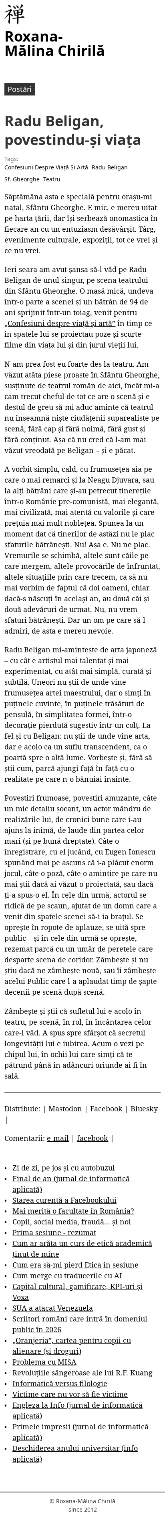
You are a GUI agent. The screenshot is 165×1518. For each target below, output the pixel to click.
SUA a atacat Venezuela (52, 1308)
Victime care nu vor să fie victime (70, 1394)
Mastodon (65, 1108)
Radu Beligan (110, 167)
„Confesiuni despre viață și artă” (59, 323)
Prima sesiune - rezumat (54, 1232)
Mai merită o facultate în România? (73, 1211)
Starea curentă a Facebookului (64, 1200)
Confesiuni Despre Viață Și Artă (46, 167)
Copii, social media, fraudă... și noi (71, 1221)
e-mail (58, 1138)
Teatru (51, 179)
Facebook (106, 1108)
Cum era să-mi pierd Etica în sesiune (75, 1265)
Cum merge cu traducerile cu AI (67, 1275)
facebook (92, 1138)
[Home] (14, 14)
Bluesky (144, 1108)
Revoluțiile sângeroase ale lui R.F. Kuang (82, 1372)
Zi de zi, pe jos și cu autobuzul (63, 1167)
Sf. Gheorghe (22, 179)
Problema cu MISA (44, 1362)
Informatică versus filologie (59, 1383)
